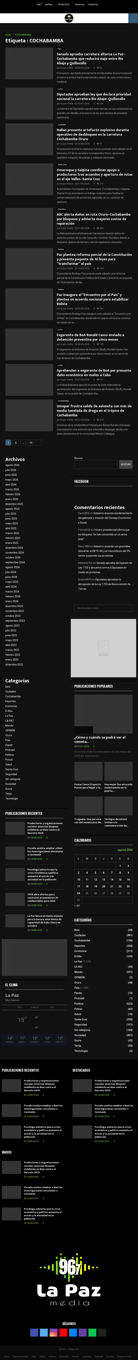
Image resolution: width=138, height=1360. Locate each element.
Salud (8, 764)
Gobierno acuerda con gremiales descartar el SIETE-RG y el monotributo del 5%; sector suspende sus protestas (104, 551)
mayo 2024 (11, 581)
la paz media (66, 68)
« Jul (77, 905)
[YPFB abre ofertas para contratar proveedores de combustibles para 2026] (15, 899)
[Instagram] (54, 1333)
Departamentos (20, 1356)
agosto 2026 (12, 465)
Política (61, 249)
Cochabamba (63, 401)
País (59, 49)
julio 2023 (10, 630)
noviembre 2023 (14, 611)
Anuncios (80, 4)
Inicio (7, 1356)
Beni (7, 686)
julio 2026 (10, 470)
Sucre (8, 788)
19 (95, 886)
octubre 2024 (12, 557)
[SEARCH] (129, 608)
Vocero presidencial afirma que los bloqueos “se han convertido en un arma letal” (104, 534)
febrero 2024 (12, 596)
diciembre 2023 (14, 606)
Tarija (8, 793)
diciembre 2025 (14, 504)
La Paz (60, 89)
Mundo (9, 725)
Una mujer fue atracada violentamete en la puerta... (118, 787)
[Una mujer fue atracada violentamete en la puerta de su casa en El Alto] (118, 771)
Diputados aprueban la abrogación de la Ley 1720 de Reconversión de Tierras (104, 584)
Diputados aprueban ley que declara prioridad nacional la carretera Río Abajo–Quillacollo (94, 96)
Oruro (8, 735)
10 (78, 879)
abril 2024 (11, 586)
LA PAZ (9, 720)
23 (128, 886)
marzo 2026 (12, 489)
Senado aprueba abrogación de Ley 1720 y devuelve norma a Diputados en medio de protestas (105, 567)
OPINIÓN (10, 730)
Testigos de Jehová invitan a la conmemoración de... (116, 822)
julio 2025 (10, 513)
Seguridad (11, 774)
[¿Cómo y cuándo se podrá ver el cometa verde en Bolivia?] (103, 714)
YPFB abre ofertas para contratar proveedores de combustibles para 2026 (42, 897)
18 (87, 886)
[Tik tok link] (82, 10)
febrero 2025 (12, 538)
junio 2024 (11, 577)
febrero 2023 (12, 654)
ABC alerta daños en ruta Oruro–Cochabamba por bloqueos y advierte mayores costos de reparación (93, 219)
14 (111, 879)
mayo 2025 (11, 523)
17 (78, 886)
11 (30, 442)
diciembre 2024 (14, 547)
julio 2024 (10, 572)
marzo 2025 (12, 533)
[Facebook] (34, 1333)
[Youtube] (63, 1333)
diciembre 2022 (14, 664)
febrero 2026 (12, 494)
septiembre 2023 (15, 620)
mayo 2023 (11, 640)
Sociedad (10, 783)
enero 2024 (11, 601)
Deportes (10, 701)
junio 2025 (11, 518)
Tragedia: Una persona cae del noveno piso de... (88, 820)
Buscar (78, 458)
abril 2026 (11, 484)
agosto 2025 (12, 508)
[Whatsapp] (92, 1333)
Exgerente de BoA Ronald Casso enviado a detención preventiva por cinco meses (90, 337)
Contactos (93, 4)
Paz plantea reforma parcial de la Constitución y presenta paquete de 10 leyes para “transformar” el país (94, 259)
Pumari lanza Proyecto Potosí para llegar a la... (88, 786)
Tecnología (11, 798)
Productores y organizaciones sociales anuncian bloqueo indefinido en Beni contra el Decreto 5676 (45, 828)
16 (128, 879)
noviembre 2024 (14, 552)
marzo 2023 (12, 649)
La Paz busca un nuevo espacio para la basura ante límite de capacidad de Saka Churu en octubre (45, 921)
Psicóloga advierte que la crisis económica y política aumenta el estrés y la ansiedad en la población (42, 875)
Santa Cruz (62, 165)
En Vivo (110, 1356)
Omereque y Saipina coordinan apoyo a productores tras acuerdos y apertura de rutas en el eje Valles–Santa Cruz (95, 174)
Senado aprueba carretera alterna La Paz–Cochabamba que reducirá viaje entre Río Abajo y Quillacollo (91, 58)
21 (111, 886)
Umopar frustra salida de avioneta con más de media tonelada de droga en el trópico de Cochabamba (94, 410)
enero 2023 (11, 659)
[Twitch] (83, 1333)
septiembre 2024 (15, 562)
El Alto (9, 711)
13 (103, 879)
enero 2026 (11, 499)
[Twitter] (44, 1333)
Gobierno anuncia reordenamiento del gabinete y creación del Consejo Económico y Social (105, 518)
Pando (9, 745)
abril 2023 (11, 645)
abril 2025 (11, 528)
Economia (11, 706)
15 (120, 879)
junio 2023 (11, 635)
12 (95, 879)
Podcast (10, 749)
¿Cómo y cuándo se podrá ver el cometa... (99, 739)
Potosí (9, 759)
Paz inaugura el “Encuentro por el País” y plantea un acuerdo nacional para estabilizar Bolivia (92, 299)
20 (103, 886)
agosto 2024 (12, 567)
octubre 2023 (12, 615)
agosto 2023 (12, 625)
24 (78, 893)
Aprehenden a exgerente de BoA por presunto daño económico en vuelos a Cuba (94, 372)
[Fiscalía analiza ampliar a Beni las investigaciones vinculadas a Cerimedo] (15, 853)
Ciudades (62, 125)
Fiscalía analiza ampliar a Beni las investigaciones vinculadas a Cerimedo (45, 851)
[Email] (73, 1333)
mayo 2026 (11, 479)
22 (120, 886)
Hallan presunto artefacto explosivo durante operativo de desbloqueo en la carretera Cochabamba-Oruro (93, 134)
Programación (124, 1356)
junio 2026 (11, 474)
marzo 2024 (12, 591)
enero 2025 (11, 542)
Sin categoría (12, 779)
